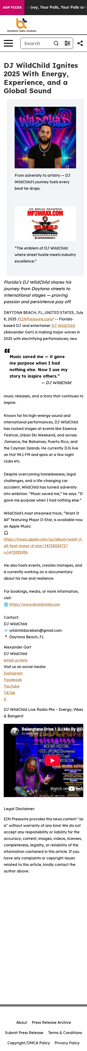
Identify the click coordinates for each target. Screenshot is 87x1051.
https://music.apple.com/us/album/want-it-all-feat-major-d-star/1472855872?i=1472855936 (43, 546)
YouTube (11, 686)
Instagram (13, 673)
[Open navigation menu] (8, 43)
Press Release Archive (51, 1022)
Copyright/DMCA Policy (28, 1043)
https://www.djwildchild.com (34, 604)
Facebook (13, 679)
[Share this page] (80, 43)
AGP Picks (12, 7)
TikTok (9, 692)
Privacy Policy (67, 1043)
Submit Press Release (24, 1032)
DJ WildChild (63, 325)
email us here (16, 660)
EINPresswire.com (35, 319)
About (21, 1022)
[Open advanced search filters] (67, 43)
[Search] (56, 43)
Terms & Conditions (65, 1032)
